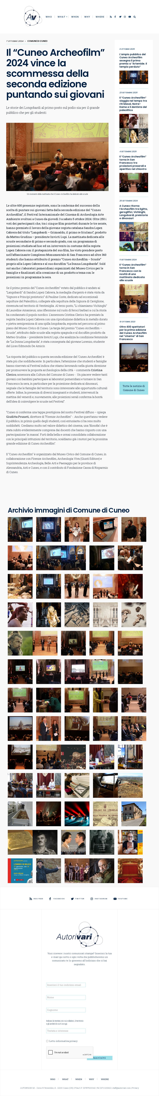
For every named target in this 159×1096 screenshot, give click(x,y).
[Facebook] (116, 17)
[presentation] (69, 1053)
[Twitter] (120, 17)
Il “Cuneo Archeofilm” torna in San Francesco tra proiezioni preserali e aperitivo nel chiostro (133, 163)
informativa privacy (66, 1041)
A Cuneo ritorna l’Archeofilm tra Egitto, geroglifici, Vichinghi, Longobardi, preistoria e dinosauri (133, 212)
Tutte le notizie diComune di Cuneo (134, 388)
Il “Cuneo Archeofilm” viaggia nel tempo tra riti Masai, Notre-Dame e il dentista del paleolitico (133, 104)
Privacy (135, 1088)
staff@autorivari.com (121, 1088)
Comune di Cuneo (37, 41)
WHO (49, 16)
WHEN (75, 16)
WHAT (62, 16)
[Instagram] (125, 17)
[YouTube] (130, 17)
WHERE (100, 16)
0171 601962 (105, 1088)
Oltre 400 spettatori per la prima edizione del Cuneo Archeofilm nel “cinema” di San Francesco (133, 333)
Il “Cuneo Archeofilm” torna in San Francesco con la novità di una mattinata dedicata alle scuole (132, 272)
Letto (63, 1041)
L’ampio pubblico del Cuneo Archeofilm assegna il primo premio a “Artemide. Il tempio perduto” (133, 60)
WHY (87, 16)
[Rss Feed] (111, 17)
